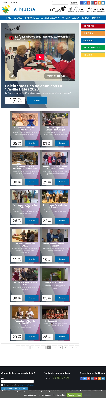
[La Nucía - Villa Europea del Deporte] (96, 9)
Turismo (85, 18)
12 (49, 347)
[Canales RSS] (99, 3)
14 (60, 347)
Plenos (88, 55)
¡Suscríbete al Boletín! (14, 389)
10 (38, 347)
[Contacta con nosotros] (103, 3)
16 (72, 347)
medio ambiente (92, 48)
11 (43, 347)
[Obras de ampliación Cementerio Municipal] (54, 129)
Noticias (66, 18)
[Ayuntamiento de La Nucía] (18, 9)
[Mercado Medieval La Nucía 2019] (24, 284)
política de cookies (58, 395)
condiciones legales (27, 385)
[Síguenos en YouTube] (88, 3)
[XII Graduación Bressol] (54, 323)
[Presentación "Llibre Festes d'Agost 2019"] (54, 207)
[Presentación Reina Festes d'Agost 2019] (24, 129)
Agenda (75, 18)
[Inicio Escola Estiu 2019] (54, 284)
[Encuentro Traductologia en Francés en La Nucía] (54, 168)
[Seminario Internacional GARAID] (24, 245)
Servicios (18, 18)
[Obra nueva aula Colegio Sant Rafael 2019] (24, 207)
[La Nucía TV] (58, 9)
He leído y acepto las (19, 385)
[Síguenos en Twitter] (85, 3)
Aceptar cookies (74, 395)
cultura (88, 33)
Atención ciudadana (50, 18)
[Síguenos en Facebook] (81, 3)
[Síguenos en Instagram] (92, 3)
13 (54, 347)
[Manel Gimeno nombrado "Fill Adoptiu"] (54, 245)
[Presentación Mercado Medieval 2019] (24, 323)
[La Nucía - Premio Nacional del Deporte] (76, 9)
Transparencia (32, 18)
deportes (89, 26)
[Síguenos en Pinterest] (95, 3)
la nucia (37, 101)
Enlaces (96, 18)
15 (66, 347)
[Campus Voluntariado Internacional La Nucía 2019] (24, 168)
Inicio (8, 18)
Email (3, 378)
